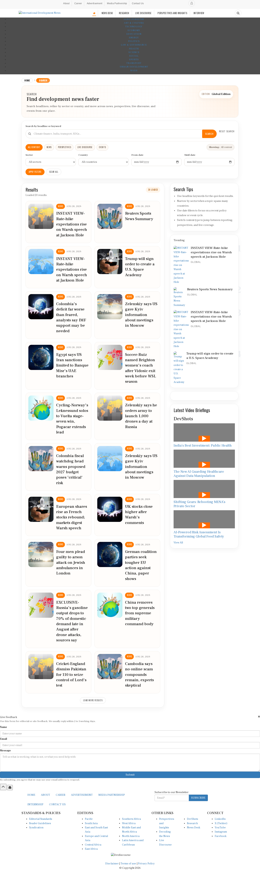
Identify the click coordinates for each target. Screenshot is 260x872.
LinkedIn (220, 819)
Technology (133, 26)
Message (5, 750)
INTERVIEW (199, 13)
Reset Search (226, 131)
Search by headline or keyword (43, 126)
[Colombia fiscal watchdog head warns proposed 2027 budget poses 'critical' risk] (40, 458)
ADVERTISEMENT (82, 795)
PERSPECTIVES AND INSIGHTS (172, 13)
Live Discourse (84, 147)
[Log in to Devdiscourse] (191, 3)
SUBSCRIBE (198, 798)
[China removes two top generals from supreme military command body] (109, 605)
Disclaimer (112, 863)
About (66, 3)
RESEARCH (124, 13)
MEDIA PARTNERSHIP (111, 795)
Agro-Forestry (134, 19)
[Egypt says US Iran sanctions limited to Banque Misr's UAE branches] (40, 357)
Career (78, 3)
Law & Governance (134, 44)
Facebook (221, 836)
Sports (134, 59)
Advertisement (94, 3)
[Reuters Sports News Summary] (109, 216)
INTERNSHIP (35, 804)
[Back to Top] (3, 787)
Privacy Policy (146, 863)
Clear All (53, 171)
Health (134, 48)
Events (102, 147)
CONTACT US (57, 804)
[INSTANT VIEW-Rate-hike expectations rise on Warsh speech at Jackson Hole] (40, 216)
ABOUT (45, 795)
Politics (134, 41)
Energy (134, 37)
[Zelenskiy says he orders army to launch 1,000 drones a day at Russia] (109, 408)
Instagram (221, 831)
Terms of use (128, 863)
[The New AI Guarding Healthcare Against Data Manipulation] (204, 459)
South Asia (91, 823)
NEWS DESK (107, 13)
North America (131, 836)
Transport (133, 63)
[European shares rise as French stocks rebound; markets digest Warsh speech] (40, 509)
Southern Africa (131, 819)
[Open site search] (238, 13)
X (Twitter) (221, 823)
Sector (29, 154)
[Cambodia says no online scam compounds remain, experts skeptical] (109, 666)
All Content (34, 147)
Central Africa (93, 844)
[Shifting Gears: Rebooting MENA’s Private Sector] (204, 489)
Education (133, 34)
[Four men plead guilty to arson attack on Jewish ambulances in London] (40, 554)
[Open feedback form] (10, 787)
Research (192, 823)
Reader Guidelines (40, 823)
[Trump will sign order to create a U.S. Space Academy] (109, 261)
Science (133, 52)
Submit (130, 775)
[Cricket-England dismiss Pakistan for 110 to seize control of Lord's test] (40, 666)
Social (134, 56)
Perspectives (64, 147)
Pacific (89, 819)
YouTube (220, 827)
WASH (133, 70)
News (49, 147)
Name (3, 727)
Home (27, 80)
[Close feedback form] (259, 716)
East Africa (91, 849)
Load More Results (92, 700)
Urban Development (134, 66)
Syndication (36, 827)
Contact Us (138, 3)
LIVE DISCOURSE (143, 13)
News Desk (193, 827)
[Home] (94, 13)
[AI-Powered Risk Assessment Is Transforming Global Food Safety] (204, 519)
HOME (31, 795)
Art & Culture (134, 23)
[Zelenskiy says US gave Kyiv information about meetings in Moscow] (109, 306)
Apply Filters (35, 171)
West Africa (129, 823)
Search (209, 133)
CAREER (60, 795)
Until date (189, 154)
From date (137, 154)
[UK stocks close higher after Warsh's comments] (109, 509)
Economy (134, 30)
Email (3, 739)
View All (178, 542)
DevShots (192, 819)
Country (83, 154)
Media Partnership (117, 3)
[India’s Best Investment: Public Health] (204, 432)
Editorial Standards (40, 819)
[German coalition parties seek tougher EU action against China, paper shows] (109, 554)
